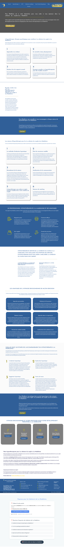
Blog (49, 4)
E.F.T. (22, 4)
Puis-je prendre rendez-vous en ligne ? (20, 536)
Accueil (9, 4)
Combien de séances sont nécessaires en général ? (23, 529)
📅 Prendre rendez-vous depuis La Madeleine (32, 542)
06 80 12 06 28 (14, 475)
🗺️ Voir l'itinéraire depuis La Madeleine (20, 511)
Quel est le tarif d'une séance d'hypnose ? (21, 532)
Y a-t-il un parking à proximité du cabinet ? (21, 526)
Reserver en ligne (21, 475)
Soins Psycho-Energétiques (40, 4)
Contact (28, 6)
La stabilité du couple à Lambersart (40, 446)
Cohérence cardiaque (29, 4)
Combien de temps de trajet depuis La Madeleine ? (23, 523)
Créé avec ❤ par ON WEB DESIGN (56, 492)
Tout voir (30, 446)
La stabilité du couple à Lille (22, 446)
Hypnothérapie (15, 4)
